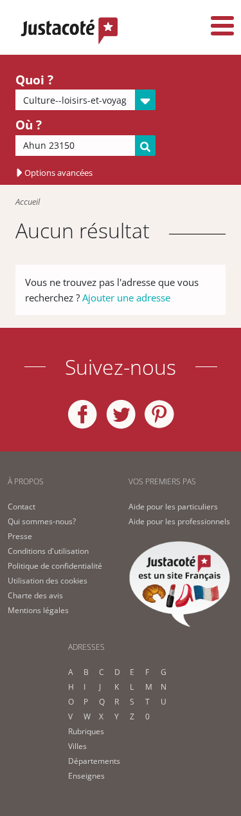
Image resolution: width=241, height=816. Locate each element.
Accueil (27, 201)
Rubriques (86, 731)
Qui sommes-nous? (42, 521)
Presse (20, 536)
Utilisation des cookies (47, 580)
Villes (77, 746)
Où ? (28, 125)
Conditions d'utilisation (48, 551)
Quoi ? (34, 79)
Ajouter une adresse (126, 297)
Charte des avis (35, 595)
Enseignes (86, 776)
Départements (94, 761)
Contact (21, 506)
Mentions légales (38, 610)
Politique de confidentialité (55, 566)
